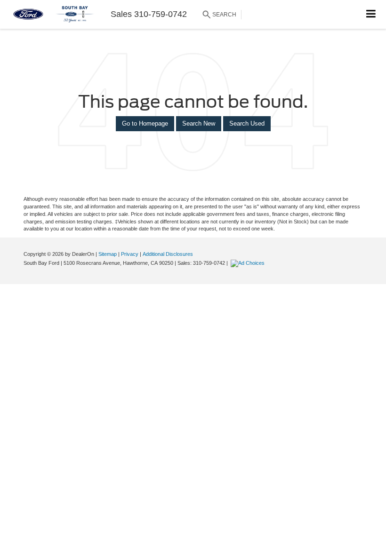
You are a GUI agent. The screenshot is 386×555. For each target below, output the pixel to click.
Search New (198, 123)
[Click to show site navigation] (371, 14)
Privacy (129, 254)
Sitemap (107, 254)
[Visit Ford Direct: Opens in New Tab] (249, 263)
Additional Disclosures (168, 254)
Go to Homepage (145, 123)
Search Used (247, 123)
